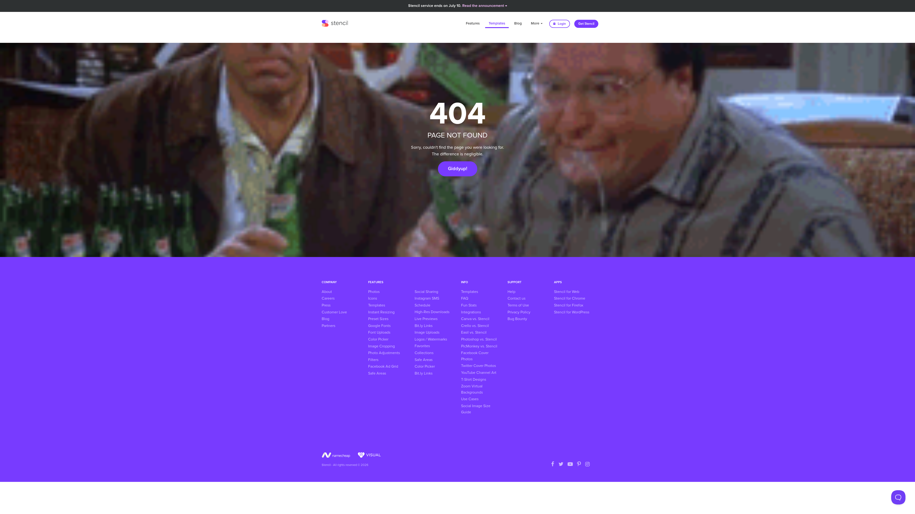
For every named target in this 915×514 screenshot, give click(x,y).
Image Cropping (381, 346)
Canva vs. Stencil (475, 319)
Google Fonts (379, 326)
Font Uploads (379, 332)
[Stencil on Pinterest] (579, 464)
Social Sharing (426, 292)
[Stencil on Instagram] (587, 464)
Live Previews (426, 319)
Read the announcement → (484, 6)
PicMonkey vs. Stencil (479, 346)
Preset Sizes (378, 319)
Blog (518, 23)
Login (561, 23)
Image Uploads (427, 332)
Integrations (471, 312)
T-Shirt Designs (473, 379)
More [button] (535, 23)
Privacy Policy (519, 312)
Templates (497, 23)
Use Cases (469, 399)
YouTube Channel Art (478, 373)
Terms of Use (518, 305)
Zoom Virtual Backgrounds (472, 389)
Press (326, 305)
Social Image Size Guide (475, 409)
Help (511, 292)
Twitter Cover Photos (478, 366)
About (327, 292)
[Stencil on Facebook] (552, 464)
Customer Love (334, 312)
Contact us (516, 298)
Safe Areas (377, 373)
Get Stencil (586, 23)
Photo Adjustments (384, 353)
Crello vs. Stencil (475, 326)
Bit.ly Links (423, 326)
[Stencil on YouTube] (570, 464)
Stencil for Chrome (569, 298)
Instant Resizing (381, 312)
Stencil (335, 23)
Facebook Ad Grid (383, 366)
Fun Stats (469, 305)
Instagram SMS (427, 298)
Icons (372, 298)
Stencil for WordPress (571, 312)
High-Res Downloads (432, 312)
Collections (424, 353)
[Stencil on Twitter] (561, 464)
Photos (374, 292)
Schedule (422, 305)
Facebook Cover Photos (474, 356)
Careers (328, 298)
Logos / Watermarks (431, 339)
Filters (373, 360)
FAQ (464, 298)
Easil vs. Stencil (474, 332)
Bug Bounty (517, 319)
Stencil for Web (566, 292)
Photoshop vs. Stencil (479, 339)
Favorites (422, 346)
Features (473, 23)
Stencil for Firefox (568, 305)
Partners (328, 326)
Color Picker (378, 339)
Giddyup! (458, 168)
